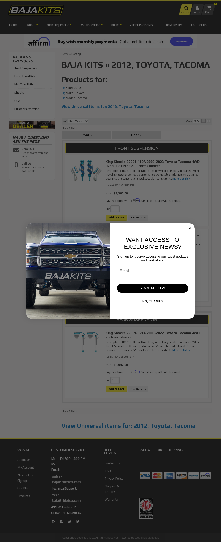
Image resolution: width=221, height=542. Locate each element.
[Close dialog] (190, 228)
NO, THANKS (152, 301)
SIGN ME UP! (153, 288)
